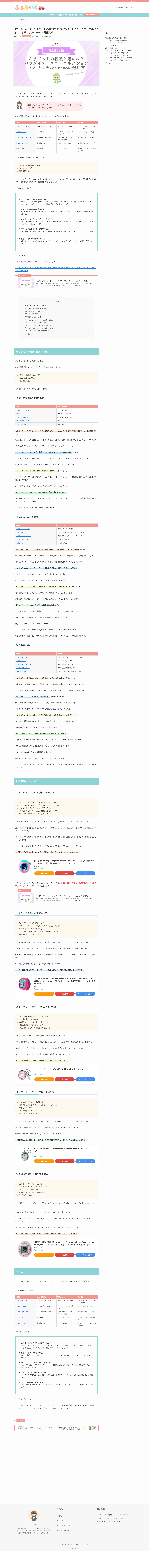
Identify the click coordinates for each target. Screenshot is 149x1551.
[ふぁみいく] (30, 7)
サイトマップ (62, 1545)
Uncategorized (64, 1530)
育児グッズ (63, 1520)
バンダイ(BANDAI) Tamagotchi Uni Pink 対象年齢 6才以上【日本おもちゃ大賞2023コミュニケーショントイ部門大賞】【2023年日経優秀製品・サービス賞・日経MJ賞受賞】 (64, 981)
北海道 (121, 1518)
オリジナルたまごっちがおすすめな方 (41, 328)
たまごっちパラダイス (23, 126)
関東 (118, 1521)
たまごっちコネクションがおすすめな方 (41, 325)
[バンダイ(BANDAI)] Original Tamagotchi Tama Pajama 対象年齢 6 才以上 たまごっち (64, 1149)
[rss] (131, 1)
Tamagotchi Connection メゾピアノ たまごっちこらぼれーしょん (58, 1069)
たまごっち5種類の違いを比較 (36, 305)
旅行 (60, 1516)
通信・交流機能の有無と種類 (38, 308)
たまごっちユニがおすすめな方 (39, 322)
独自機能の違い (34, 314)
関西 (124, 1521)
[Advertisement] (56, 1466)
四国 (98, 1521)
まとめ (27, 334)
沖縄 (113, 1521)
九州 (115, 1518)
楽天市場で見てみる (91, 15)
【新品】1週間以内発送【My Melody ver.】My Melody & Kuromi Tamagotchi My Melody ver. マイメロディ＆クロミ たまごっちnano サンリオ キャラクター (64, 1243)
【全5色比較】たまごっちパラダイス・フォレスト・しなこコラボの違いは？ (64, 281)
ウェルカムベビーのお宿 (104, 1515)
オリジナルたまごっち (23, 143)
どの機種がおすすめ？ (33, 317)
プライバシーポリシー (74, 1545)
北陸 (127, 1518)
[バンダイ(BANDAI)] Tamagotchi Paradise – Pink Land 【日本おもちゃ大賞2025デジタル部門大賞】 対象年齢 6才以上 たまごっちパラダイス (64, 861)
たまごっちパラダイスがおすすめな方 (41, 320)
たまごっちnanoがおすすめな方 (39, 331)
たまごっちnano (21, 149)
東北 (103, 1521)
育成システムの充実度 (36, 311)
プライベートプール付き (104, 1518)
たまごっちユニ (21, 132)
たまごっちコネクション (23, 137)
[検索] (134, 1)
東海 (108, 1521)
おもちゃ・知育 (26, 36)
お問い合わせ (87, 1545)
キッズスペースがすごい (121, 1515)
